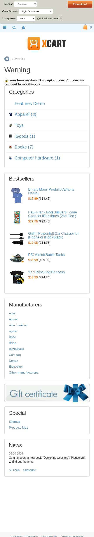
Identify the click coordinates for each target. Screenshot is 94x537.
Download (80, 4)
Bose (12, 337)
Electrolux (16, 366)
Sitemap (14, 421)
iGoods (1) (25, 136)
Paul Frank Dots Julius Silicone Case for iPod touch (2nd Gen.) (52, 214)
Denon (13, 360)
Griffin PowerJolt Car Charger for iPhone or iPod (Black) (53, 235)
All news (14, 470)
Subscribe (29, 470)
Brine (12, 343)
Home (6, 58)
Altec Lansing (18, 325)
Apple (13, 331)
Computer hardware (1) (37, 158)
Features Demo (30, 103)
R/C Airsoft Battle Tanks (46, 255)
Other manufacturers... (24, 372)
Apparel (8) (25, 114)
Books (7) (24, 147)
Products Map (18, 427)
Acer (12, 313)
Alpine (13, 319)
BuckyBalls (16, 349)
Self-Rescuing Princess (46, 272)
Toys (19, 125)
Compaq (15, 354)
